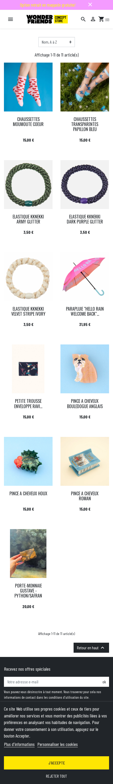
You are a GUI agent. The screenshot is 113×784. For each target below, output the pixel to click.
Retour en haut (91, 648)
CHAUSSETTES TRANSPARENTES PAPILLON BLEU (84, 124)
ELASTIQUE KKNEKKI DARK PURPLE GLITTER (85, 219)
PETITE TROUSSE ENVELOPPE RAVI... (28, 403)
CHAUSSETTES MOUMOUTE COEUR (28, 121)
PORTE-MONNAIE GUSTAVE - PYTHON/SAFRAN (28, 590)
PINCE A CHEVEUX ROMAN (85, 496)
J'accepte (56, 762)
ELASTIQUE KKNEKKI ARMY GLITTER (28, 219)
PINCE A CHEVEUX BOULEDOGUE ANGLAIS (85, 403)
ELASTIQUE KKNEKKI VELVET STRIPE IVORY (28, 311)
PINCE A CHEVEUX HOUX (28, 493)
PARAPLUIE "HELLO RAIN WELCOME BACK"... (85, 311)
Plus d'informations (19, 744)
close (90, 4)
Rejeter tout (56, 775)
